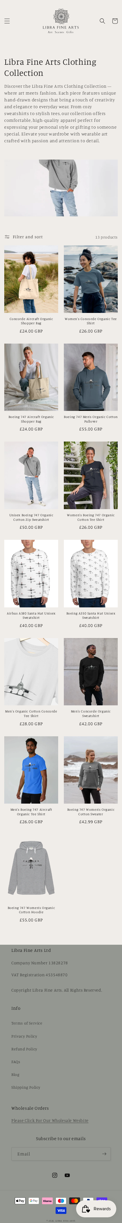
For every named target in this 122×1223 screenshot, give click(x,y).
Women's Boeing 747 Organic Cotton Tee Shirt (91, 517)
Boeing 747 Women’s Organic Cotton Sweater (91, 811)
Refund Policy (24, 1048)
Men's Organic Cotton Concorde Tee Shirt (31, 713)
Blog (15, 1074)
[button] (7, 21)
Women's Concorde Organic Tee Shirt (91, 321)
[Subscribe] (104, 1154)
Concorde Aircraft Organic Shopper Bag (31, 321)
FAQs (15, 1061)
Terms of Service (27, 1023)
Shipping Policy (26, 1087)
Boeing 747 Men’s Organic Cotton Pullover (91, 419)
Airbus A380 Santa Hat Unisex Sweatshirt (31, 615)
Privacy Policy (24, 1036)
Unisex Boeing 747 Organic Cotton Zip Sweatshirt (31, 517)
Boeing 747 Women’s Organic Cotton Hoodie (31, 910)
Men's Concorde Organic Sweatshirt (91, 713)
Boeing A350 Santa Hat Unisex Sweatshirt (90, 615)
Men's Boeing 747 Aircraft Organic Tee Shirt (31, 811)
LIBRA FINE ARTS (65, 1220)
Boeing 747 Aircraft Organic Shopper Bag (31, 419)
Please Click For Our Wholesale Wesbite (50, 1120)
